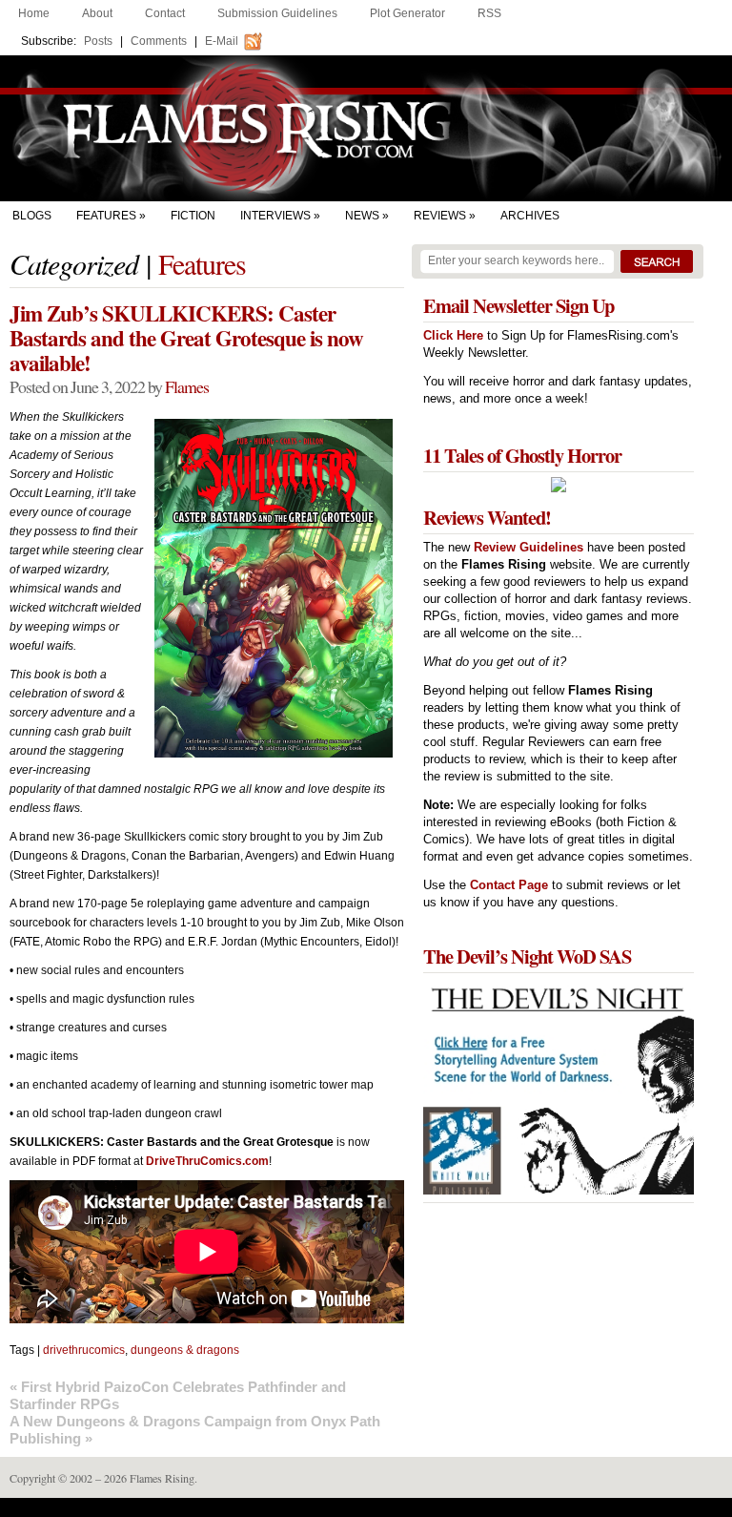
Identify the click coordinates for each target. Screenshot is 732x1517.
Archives (529, 215)
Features (106, 215)
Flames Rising (366, 128)
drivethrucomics (84, 1350)
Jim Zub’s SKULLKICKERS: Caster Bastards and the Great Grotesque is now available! (186, 338)
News (362, 215)
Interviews (275, 215)
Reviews (440, 215)
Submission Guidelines (277, 13)
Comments (159, 41)
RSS (489, 13)
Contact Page (509, 885)
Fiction (193, 215)
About (97, 13)
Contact (165, 13)
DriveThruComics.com (207, 1161)
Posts (98, 41)
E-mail (221, 41)
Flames (187, 386)
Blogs (31, 215)
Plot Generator (407, 13)
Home (34, 13)
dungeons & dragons (185, 1350)
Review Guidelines (528, 547)
